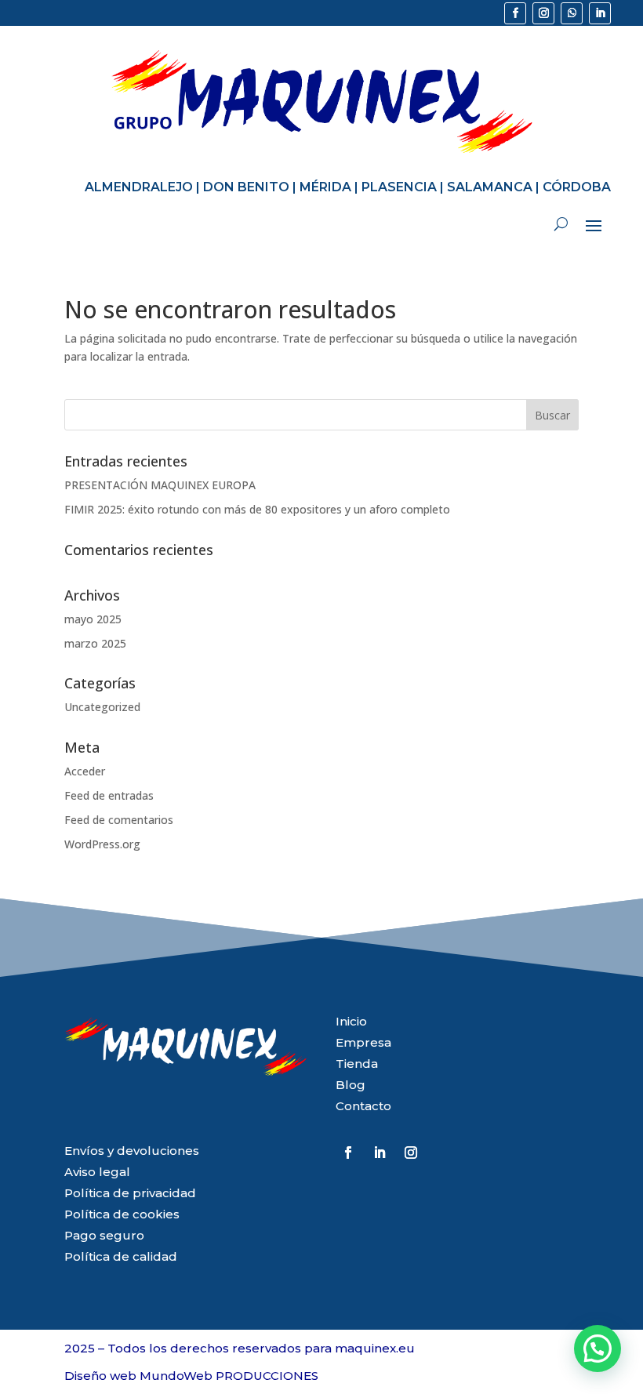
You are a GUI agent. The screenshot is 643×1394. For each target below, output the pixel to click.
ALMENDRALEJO (139, 187)
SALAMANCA (489, 187)
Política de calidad (120, 1256)
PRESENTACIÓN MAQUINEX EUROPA (160, 484)
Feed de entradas (109, 795)
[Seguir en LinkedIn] (600, 13)
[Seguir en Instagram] (543, 13)
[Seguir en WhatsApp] (572, 13)
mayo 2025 (93, 619)
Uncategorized (102, 706)
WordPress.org (102, 844)
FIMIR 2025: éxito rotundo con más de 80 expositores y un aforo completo (257, 509)
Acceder (84, 771)
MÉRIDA (325, 187)
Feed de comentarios (118, 819)
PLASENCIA (399, 187)
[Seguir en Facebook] (515, 13)
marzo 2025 (95, 643)
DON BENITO (246, 187)
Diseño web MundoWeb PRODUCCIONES (191, 1375)
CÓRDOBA (577, 187)
